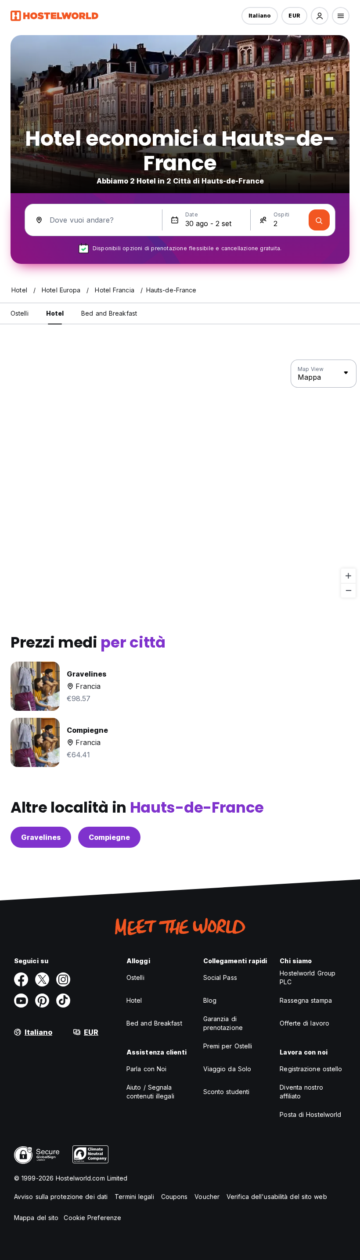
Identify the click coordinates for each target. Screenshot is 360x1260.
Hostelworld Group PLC (307, 977)
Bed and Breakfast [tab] (109, 313)
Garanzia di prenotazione (223, 1023)
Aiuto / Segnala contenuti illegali (150, 1092)
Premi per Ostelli (227, 1046)
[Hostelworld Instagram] (63, 979)
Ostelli (135, 977)
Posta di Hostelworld (310, 1114)
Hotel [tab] (55, 313)
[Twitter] (42, 979)
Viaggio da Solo (227, 1069)
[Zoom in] (348, 576)
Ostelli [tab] (20, 313)
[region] (180, 479)
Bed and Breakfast (154, 1023)
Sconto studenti (226, 1091)
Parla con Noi (146, 1069)
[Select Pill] (319, 16)
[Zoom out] (348, 590)
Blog (209, 1000)
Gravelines (41, 837)
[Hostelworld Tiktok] (63, 1001)
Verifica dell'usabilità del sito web (277, 1196)
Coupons (174, 1196)
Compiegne (109, 837)
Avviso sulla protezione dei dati (61, 1196)
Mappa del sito (36, 1217)
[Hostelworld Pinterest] (42, 1001)
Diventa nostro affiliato (301, 1092)
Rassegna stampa (306, 1000)
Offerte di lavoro (304, 1023)
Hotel (134, 1000)
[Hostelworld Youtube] (21, 1001)
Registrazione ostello (311, 1069)
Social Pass (220, 977)
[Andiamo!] (319, 219)
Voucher (207, 1196)
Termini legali (134, 1196)
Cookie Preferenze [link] (92, 1217)
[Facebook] (21, 979)
